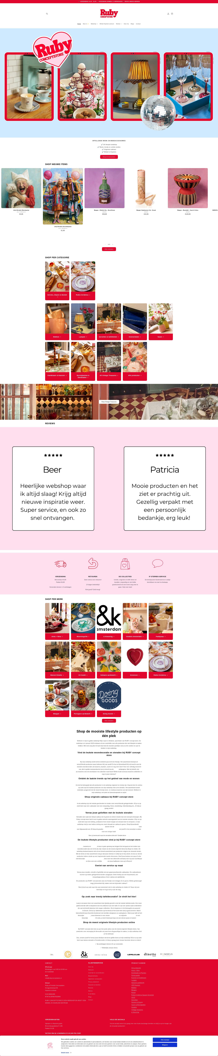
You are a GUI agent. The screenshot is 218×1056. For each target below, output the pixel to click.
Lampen (82, 337)
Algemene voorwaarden (95, 979)
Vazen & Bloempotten (138, 1005)
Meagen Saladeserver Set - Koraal (146, 210)
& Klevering (108, 636)
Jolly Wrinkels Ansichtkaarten (62, 226)
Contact (90, 1000)
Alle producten (134, 375)
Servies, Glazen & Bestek (57, 295)
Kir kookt (82, 675)
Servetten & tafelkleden (108, 337)
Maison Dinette (56, 675)
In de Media (91, 994)
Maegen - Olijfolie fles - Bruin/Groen (104, 210)
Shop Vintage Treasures (109, 401)
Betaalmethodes (93, 976)
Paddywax (160, 636)
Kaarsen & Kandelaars (138, 978)
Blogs (90, 997)
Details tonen (65, 1052)
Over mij (90, 967)
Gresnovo (134, 675)
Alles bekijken (109, 249)
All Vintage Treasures (108, 375)
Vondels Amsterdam (134, 636)
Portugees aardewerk (82, 714)
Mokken (56, 337)
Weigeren (165, 1045)
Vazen (160, 337)
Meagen (56, 714)
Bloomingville (82, 636)
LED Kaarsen (135, 985)
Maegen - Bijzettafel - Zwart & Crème (187, 210)
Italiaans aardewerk (108, 675)
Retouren (91, 970)
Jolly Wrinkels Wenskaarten (21, 210)
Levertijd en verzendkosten (96, 972)
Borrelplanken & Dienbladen (83, 376)
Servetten (134, 1000)
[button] (47, 14)
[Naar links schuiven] (105, 244)
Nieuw (133, 992)
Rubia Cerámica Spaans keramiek (142, 995)
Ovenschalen (134, 337)
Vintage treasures (137, 1010)
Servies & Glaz (136, 1002)
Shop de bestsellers (109, 157)
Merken (90, 991)
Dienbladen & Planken (138, 973)
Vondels (134, 1007)
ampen (134, 980)
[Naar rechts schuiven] (113, 244)
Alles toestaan (165, 1040)
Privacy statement (93, 982)
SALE (133, 997)
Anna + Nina (56, 636)
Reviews (90, 988)
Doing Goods (108, 714)
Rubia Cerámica (82, 295)
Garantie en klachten (94, 985)
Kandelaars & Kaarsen (56, 375)
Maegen (134, 990)
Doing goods (135, 975)
